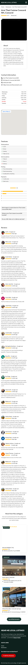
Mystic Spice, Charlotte (8, 577)
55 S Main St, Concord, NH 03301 (11, 80)
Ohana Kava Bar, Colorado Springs (11, 608)
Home (2, 7)
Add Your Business (9, 655)
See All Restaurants (14, 619)
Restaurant (13, 15)
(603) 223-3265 (7, 82)
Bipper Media (17, 637)
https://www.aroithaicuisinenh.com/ (12, 85)
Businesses (8, 7)
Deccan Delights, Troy (8, 547)
